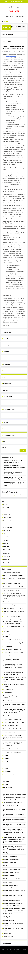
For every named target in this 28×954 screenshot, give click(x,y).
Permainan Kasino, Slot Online (11, 725)
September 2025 (7, 527)
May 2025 (5, 540)
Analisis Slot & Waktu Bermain (11, 590)
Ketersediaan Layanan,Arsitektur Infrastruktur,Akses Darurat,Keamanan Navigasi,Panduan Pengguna (13, 672)
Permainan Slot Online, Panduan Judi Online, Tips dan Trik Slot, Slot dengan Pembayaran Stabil (13, 743)
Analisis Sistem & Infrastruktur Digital (13, 587)
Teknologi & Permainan (9, 875)
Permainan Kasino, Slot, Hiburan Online (13, 729)
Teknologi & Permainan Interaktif (11, 879)
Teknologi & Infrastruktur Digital (11, 869)
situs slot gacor (7, 345)
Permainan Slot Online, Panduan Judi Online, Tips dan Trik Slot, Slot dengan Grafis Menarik (13, 737)
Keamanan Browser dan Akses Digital (13, 643)
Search (4, 447)
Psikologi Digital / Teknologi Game (12, 752)
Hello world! (22, 495)
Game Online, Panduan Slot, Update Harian (14, 608)
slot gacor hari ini (11, 56)
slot (4, 377)
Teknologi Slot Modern (9, 917)
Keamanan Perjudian (8, 656)
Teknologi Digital (7, 882)
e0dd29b (6, 51)
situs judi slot (6, 758)
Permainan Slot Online (9, 732)
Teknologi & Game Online (9, 862)
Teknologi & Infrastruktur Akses (11, 866)
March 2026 (6, 508)
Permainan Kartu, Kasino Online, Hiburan (13, 722)
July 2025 (5, 533)
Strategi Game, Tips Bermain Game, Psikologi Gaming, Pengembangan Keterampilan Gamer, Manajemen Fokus (13, 847)
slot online (6, 791)
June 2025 (5, 537)
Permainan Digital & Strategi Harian (12, 719)
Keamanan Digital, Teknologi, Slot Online (13, 652)
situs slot (5, 768)
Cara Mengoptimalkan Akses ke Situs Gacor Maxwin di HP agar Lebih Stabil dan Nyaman (14, 467)
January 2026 (6, 514)
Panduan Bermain (7, 692)
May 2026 (5, 504)
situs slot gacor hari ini (9, 370)
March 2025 (6, 546)
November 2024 (7, 559)
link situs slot (6, 351)
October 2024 (6, 563)
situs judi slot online (8, 765)
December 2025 (7, 517)
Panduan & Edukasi (8, 689)
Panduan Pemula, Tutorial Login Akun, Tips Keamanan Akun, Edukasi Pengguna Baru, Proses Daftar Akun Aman (14, 710)
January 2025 (6, 553)
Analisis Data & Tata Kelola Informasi (13, 575)
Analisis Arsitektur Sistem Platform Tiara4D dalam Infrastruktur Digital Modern (13, 1)
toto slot (5, 422)
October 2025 (6, 524)
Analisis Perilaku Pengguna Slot (11, 583)
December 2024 (7, 556)
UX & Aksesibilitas (8, 936)
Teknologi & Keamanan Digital (11, 872)
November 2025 (7, 521)
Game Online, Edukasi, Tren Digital (12, 605)
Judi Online (6, 631)
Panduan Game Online (9, 701)
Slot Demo (6, 781)
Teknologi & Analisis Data (10, 856)
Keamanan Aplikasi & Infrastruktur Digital (13, 639)
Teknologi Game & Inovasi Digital (11, 900)
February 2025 (6, 550)
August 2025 (6, 530)
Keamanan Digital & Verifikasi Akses (12, 649)
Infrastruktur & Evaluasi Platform (11, 616)
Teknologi (5, 853)
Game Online (6, 602)
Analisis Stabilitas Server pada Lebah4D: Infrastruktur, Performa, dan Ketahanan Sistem (14, 483)
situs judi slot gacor (8, 762)
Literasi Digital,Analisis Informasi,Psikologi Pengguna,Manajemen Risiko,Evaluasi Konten (14, 679)
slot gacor (5, 338)
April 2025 (5, 543)
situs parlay (6, 416)
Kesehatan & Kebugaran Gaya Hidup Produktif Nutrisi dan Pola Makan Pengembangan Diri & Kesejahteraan (12, 665)
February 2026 (6, 511)
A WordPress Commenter (10, 495)
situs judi (5, 755)
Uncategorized (7, 933)
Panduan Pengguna (8, 716)
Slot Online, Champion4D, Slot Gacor (12, 802)
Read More (5, 325)
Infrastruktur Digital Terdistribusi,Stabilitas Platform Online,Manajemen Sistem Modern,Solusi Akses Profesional (14, 621)
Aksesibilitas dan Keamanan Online (12, 572)
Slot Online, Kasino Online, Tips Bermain (13, 806)
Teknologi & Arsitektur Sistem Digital (12, 859)
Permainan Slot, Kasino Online (11, 749)
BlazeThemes (17, 951)
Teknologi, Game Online (9, 920)
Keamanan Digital (7, 646)
